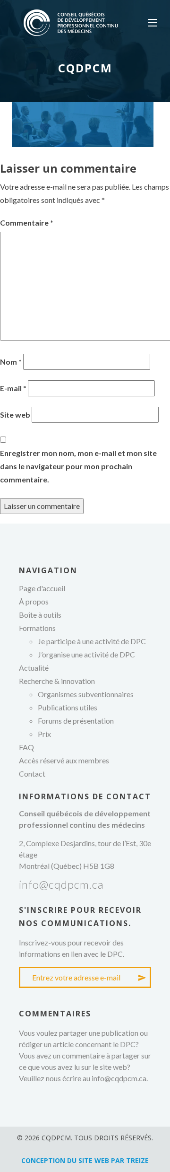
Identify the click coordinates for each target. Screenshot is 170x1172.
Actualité (34, 667)
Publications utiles (67, 707)
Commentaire (26, 222)
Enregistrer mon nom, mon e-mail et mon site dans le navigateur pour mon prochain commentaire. (78, 466)
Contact (32, 773)
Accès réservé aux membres (64, 760)
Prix (44, 733)
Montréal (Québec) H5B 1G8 (66, 865)
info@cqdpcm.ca (61, 884)
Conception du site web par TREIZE (85, 1160)
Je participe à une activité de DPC (92, 641)
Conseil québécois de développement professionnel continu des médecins (71, 22)
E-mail (13, 388)
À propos (34, 601)
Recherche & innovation (57, 680)
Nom (11, 361)
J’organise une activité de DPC (86, 654)
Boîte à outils (40, 614)
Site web (15, 414)
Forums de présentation (76, 720)
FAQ (26, 747)
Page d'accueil (42, 588)
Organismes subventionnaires (86, 694)
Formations (37, 627)
